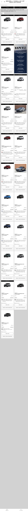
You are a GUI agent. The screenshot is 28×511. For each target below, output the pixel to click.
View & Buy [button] (7, 39)
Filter (21, 7)
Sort (8, 7)
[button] (7, 39)
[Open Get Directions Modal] (26, 2)
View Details (4, 37)
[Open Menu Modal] (2, 2)
